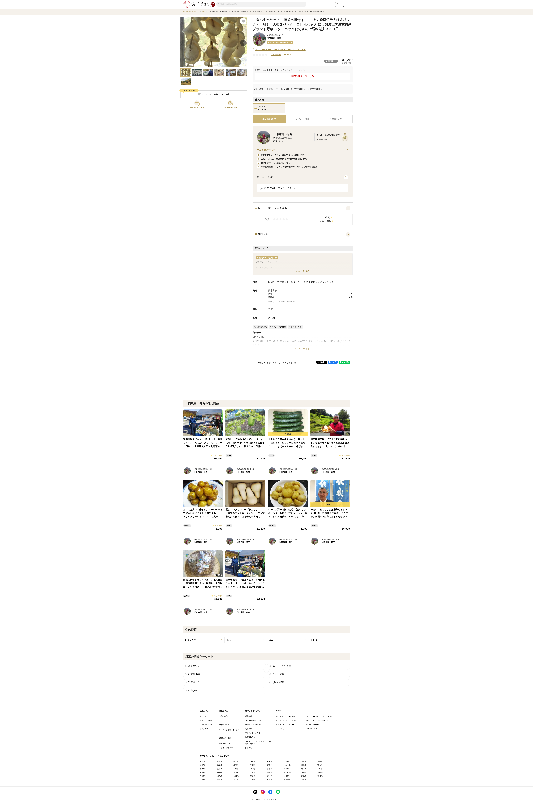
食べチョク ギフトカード (286, 725)
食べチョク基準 (206, 720)
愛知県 (303, 769)
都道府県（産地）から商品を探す (214, 756)
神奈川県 (287, 765)
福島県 (303, 762)
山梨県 (236, 769)
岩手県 (236, 762)
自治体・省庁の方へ (227, 748)
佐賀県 (202, 780)
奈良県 (269, 772)
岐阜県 (269, 769)
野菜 (270, 309)
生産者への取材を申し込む (229, 730)
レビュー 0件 (276, 55)
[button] (303, 216)
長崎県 (219, 780)
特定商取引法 (250, 737)
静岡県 (286, 769)
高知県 (303, 776)
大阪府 (236, 772)
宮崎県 (269, 780)
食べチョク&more (312, 725)
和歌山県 (287, 772)
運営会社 (248, 716)
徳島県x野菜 (296, 327)
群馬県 (219, 765)
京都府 (219, 772)
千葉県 (252, 765)
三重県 (320, 769)
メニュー (345, 6)
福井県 (219, 769)
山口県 (236, 776)
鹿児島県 (287, 780)
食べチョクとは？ (207, 716)
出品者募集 (223, 716)
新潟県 (303, 765)
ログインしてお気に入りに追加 (216, 94)
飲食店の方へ (205, 729)
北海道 (202, 762)
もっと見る (304, 271)
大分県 (252, 780)
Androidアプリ (311, 729)
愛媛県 (286, 776)
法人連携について (226, 744)
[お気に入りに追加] (243, 21)
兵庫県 (252, 772)
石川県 (202, 769)
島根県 (320, 772)
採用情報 (248, 748)
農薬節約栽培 (261, 327)
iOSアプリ (280, 729)
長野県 (252, 769)
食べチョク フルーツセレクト (317, 720)
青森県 (219, 762)
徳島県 (271, 318)
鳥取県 (303, 772)
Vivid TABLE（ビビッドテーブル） (319, 716)
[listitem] (204, 640)
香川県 (269, 776)
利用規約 (248, 729)
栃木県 (202, 765)
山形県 (286, 762)
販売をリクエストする (302, 76)
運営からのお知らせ (253, 725)
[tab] (302, 119)
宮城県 (252, 762)
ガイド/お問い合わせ (253, 720)
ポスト (322, 362)
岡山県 (202, 776)
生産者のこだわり (266, 150)
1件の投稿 (287, 55)
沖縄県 (303, 780)
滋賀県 (202, 772)
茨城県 (320, 762)
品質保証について (207, 725)
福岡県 (320, 776)
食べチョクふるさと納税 (285, 716)
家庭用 (283, 327)
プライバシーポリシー (253, 733)
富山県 (320, 765)
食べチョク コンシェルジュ (286, 720)
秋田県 (269, 762)
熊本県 (236, 780)
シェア (333, 362)
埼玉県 (236, 765)
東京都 (269, 765)
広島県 (219, 776)
